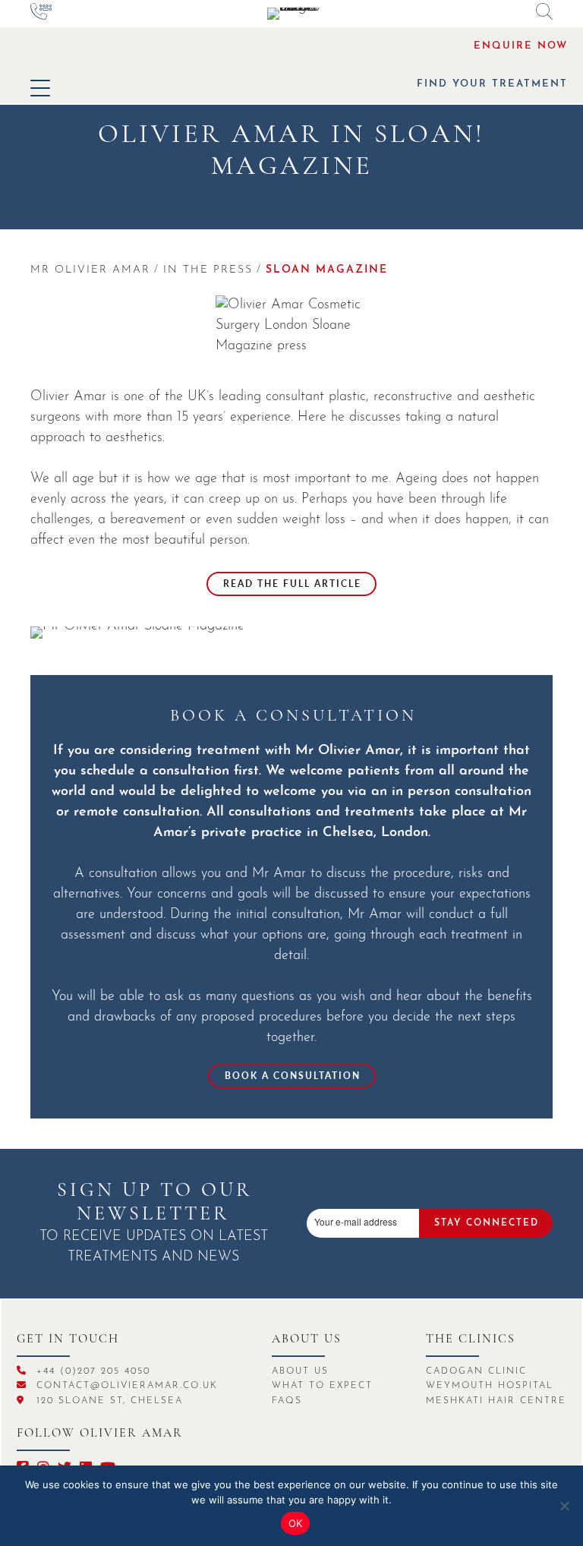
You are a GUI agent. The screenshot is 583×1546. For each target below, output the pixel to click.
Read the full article (292, 583)
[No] (564, 1505)
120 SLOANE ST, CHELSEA (107, 1401)
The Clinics (470, 1339)
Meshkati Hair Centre (496, 1401)
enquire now (521, 46)
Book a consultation (293, 1075)
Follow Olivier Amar (100, 1434)
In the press (208, 270)
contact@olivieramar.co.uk (125, 1385)
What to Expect (322, 1385)
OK (295, 1523)
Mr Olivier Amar (90, 270)
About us (307, 1339)
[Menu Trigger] (40, 88)
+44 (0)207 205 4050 (91, 1371)
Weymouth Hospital (489, 1385)
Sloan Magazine (327, 270)
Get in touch (68, 1339)
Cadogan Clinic (476, 1371)
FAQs (287, 1401)
